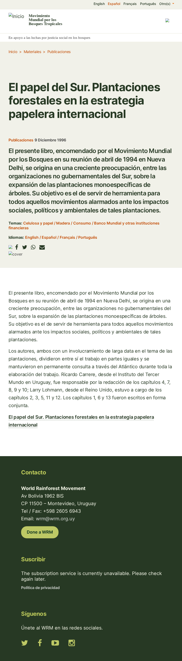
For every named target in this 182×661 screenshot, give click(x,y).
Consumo (82, 223)
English (99, 4)
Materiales (32, 51)
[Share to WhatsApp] (33, 247)
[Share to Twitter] (24, 247)
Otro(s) (165, 4)
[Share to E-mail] (42, 247)
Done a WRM (40, 532)
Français (130, 4)
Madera (63, 223)
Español (114, 4)
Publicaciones (59, 51)
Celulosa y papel (38, 223)
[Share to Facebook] (16, 247)
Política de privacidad (40, 587)
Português (148, 4)
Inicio (13, 51)
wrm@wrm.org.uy (55, 519)
